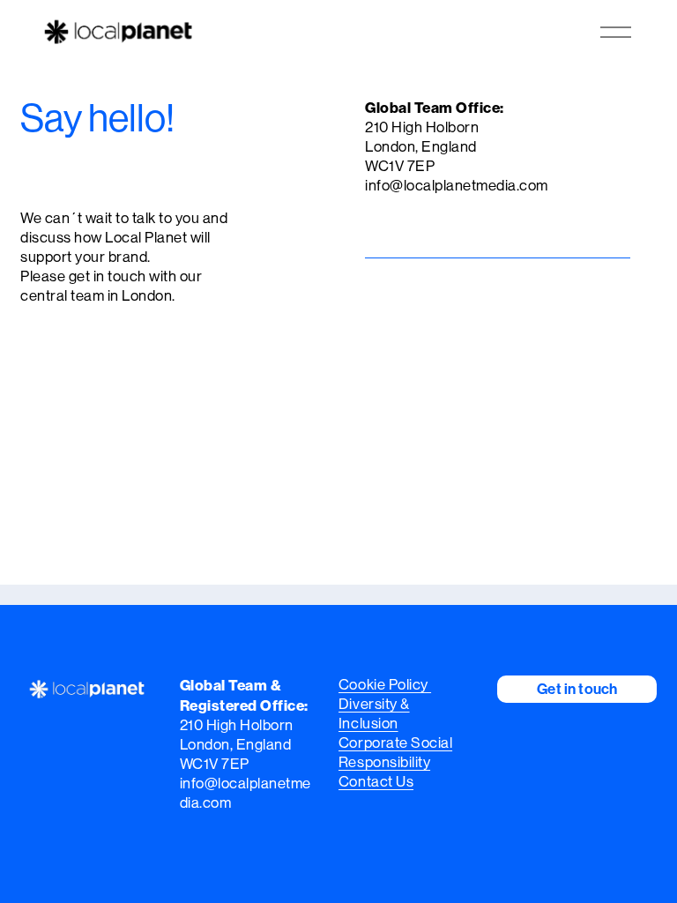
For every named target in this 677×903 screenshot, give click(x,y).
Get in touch (577, 689)
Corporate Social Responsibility (395, 753)
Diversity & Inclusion (374, 714)
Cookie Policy (384, 684)
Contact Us (375, 781)
